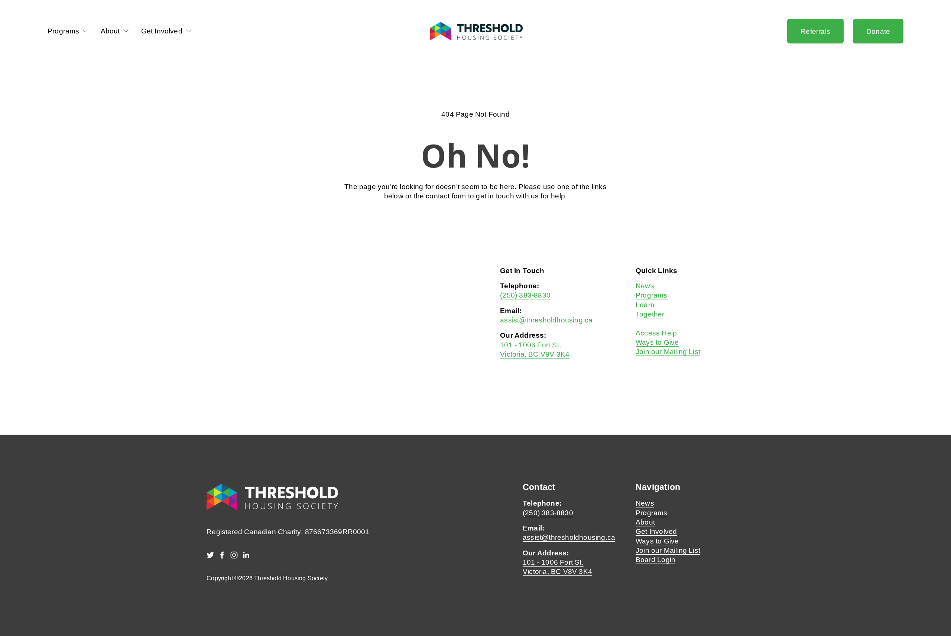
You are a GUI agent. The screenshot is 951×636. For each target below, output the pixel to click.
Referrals (815, 31)
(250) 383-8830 (525, 295)
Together (650, 314)
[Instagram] (234, 555)
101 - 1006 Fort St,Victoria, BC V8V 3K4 (557, 566)
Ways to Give (657, 342)
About (645, 522)
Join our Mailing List (668, 351)
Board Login (655, 559)
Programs (652, 295)
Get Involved (656, 531)
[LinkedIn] (246, 555)
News (645, 286)
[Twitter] (210, 555)
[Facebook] (222, 555)
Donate (878, 31)
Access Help (656, 333)
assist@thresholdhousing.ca (546, 320)
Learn (645, 305)
